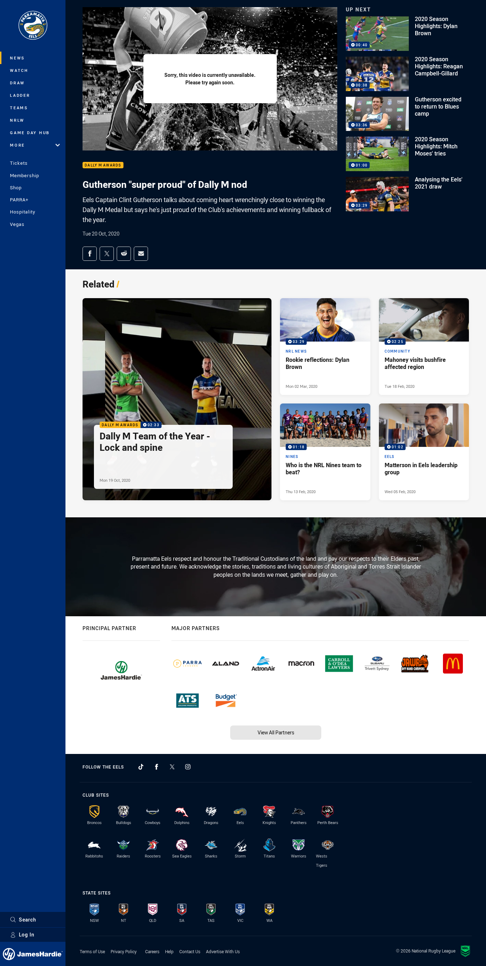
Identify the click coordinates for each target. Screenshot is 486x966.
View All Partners (276, 732)
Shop (16, 187)
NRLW (17, 120)
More (17, 145)
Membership (24, 175)
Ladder (20, 95)
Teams (19, 107)
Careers (152, 951)
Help (169, 951)
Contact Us (189, 951)
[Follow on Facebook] (156, 766)
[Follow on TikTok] (141, 766)
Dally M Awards (103, 165)
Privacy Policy (124, 951)
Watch (19, 70)
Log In (27, 934)
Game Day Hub (30, 132)
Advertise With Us (223, 951)
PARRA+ (19, 199)
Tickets (19, 163)
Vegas (17, 224)
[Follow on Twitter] (172, 766)
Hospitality (22, 211)
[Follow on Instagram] (188, 766)
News (17, 57)
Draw (17, 82)
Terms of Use (92, 951)
